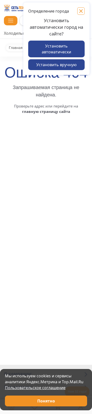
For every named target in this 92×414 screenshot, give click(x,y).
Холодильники (18, 33)
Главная (16, 48)
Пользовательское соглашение (35, 387)
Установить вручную (56, 64)
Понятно (46, 401)
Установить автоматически (56, 49)
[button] (10, 20)
